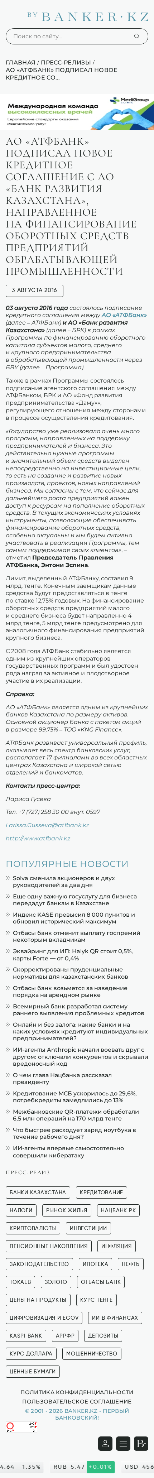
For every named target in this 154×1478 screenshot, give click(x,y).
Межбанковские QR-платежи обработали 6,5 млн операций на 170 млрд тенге (76, 1115)
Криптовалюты (33, 1228)
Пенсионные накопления (49, 1246)
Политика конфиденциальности (76, 1392)
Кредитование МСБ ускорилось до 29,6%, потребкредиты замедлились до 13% (75, 1097)
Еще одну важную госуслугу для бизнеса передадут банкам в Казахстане (75, 900)
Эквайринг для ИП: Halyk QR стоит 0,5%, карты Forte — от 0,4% (73, 954)
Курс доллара (31, 1354)
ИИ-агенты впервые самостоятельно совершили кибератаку (68, 1151)
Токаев (20, 1282)
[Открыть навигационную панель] (123, 1443)
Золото (56, 1282)
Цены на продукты (38, 1300)
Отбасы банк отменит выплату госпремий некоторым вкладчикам (76, 936)
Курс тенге (96, 1300)
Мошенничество (91, 1354)
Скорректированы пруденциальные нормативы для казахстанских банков (70, 973)
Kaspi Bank (26, 1336)
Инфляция (116, 1246)
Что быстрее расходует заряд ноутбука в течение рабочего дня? (74, 1133)
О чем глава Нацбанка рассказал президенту (62, 1078)
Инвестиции (88, 1228)
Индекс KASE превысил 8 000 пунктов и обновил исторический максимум (74, 918)
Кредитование (101, 1192)
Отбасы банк (101, 1282)
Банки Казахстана (38, 1192)
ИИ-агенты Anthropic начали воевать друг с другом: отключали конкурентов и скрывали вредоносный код (80, 1056)
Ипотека (95, 1264)
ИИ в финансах (115, 1318)
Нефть (131, 1264)
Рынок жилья (66, 1210)
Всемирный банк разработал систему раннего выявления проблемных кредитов (78, 1010)
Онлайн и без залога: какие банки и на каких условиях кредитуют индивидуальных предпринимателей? (80, 1031)
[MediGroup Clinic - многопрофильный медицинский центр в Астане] (77, 112)
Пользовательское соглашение (76, 1401)
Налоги (21, 1210)
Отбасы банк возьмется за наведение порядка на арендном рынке (70, 991)
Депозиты (103, 1336)
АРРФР (65, 1336)
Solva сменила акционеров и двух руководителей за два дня (64, 881)
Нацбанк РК (118, 1210)
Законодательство (39, 1264)
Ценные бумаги (33, 1371)
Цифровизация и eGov (44, 1318)
